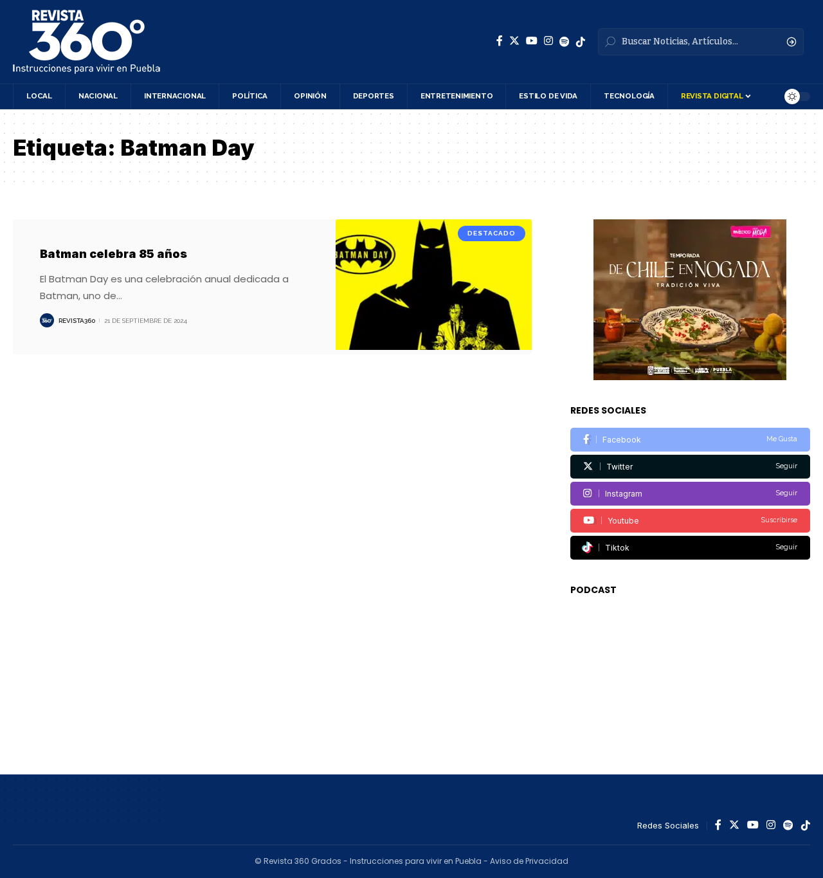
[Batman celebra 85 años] (434, 286)
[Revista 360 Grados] (86, 42)
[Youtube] (690, 521)
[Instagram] (548, 41)
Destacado (491, 233)
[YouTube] (532, 41)
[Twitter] (514, 41)
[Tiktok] (690, 548)
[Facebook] (499, 41)
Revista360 (77, 320)
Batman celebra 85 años (113, 254)
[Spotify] (564, 42)
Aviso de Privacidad (529, 860)
